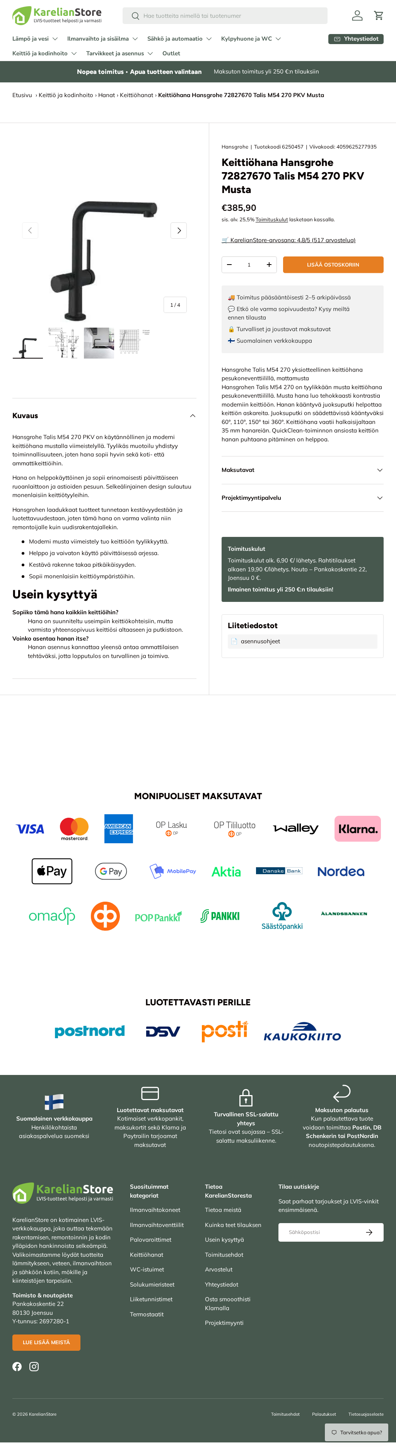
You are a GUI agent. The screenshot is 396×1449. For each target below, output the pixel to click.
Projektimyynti (224, 1322)
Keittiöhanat (136, 95)
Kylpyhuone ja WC (246, 39)
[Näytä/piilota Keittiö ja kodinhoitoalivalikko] (74, 53)
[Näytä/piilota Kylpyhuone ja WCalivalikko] (278, 38)
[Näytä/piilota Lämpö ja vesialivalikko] (55, 38)
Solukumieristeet (152, 1284)
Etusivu (22, 95)
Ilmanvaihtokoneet (155, 1209)
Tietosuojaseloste (366, 1414)
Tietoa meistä (223, 1209)
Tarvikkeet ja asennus (115, 53)
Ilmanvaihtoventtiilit (157, 1225)
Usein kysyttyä (224, 1239)
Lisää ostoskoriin (333, 264)
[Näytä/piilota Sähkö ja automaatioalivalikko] (208, 38)
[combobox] (225, 15)
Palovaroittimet (150, 1239)
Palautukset (324, 1414)
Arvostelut (218, 1269)
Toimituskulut (272, 219)
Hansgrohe (235, 147)
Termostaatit (147, 1314)
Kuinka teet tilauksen (233, 1225)
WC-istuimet (147, 1269)
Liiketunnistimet (151, 1299)
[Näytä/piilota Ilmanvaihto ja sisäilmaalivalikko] (135, 38)
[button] (378, 15)
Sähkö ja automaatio (175, 39)
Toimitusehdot (224, 1254)
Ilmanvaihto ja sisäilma (98, 39)
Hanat (106, 95)
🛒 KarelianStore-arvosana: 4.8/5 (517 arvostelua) (289, 240)
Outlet (171, 53)
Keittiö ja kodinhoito (40, 53)
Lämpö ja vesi (30, 39)
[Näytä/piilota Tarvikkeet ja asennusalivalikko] (150, 53)
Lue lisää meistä (46, 1342)
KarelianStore (42, 1414)
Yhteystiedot (221, 1284)
